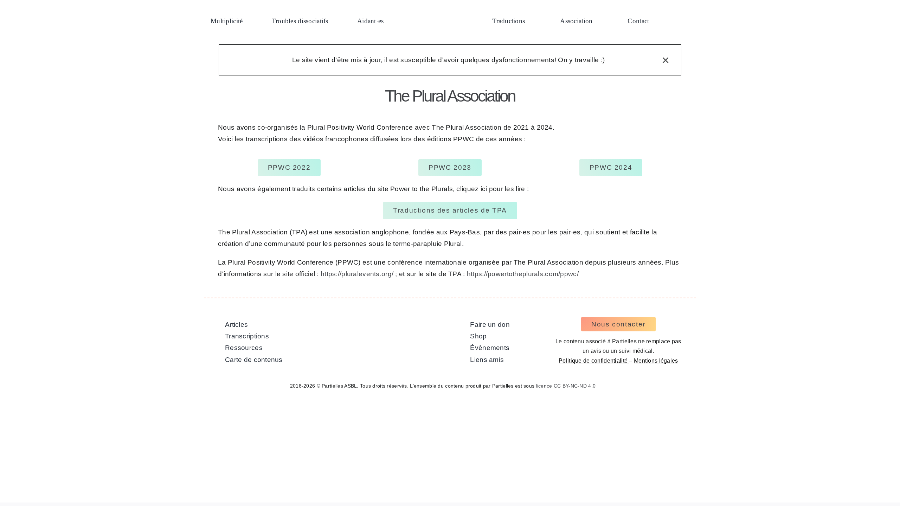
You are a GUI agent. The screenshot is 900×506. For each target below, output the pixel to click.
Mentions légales (656, 361)
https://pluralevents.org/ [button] (357, 274)
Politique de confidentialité (594, 361)
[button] (678, 22)
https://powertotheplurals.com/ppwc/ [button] (523, 274)
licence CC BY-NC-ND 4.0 (566, 386)
